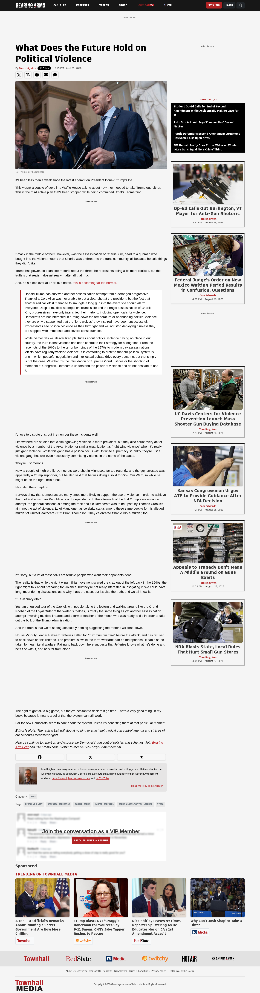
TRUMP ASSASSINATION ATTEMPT (135, 804)
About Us (71, 970)
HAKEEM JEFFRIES (104, 804)
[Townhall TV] (145, 5)
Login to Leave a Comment (91, 840)
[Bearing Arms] (30, 5)
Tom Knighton (27, 68)
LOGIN (229, 5)
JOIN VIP (214, 5)
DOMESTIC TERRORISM (59, 804)
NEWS (33, 796)
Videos (104, 5)
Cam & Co (59, 5)
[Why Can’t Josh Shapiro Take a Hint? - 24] (217, 897)
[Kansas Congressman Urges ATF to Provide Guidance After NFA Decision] (208, 466)
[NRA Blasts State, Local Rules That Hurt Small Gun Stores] (208, 622)
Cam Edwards (208, 295)
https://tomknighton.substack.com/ (71, 778)
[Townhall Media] (29, 985)
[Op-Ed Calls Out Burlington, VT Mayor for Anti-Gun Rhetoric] (208, 183)
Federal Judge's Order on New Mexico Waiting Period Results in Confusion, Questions (208, 285)
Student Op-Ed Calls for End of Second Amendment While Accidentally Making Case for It (206, 110)
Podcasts (82, 5)
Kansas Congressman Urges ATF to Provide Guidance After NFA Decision (208, 495)
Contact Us (95, 970)
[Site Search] (240, 5)
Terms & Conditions (139, 970)
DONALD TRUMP (82, 804)
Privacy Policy (158, 970)
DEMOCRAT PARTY (33, 804)
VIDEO (160, 804)
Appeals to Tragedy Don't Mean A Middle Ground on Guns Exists (207, 572)
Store (123, 5)
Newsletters (120, 970)
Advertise (82, 970)
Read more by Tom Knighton (147, 785)
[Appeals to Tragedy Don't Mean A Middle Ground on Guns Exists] (208, 542)
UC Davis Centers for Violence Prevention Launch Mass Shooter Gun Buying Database (208, 418)
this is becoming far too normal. (95, 283)
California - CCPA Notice (182, 970)
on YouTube (102, 778)
